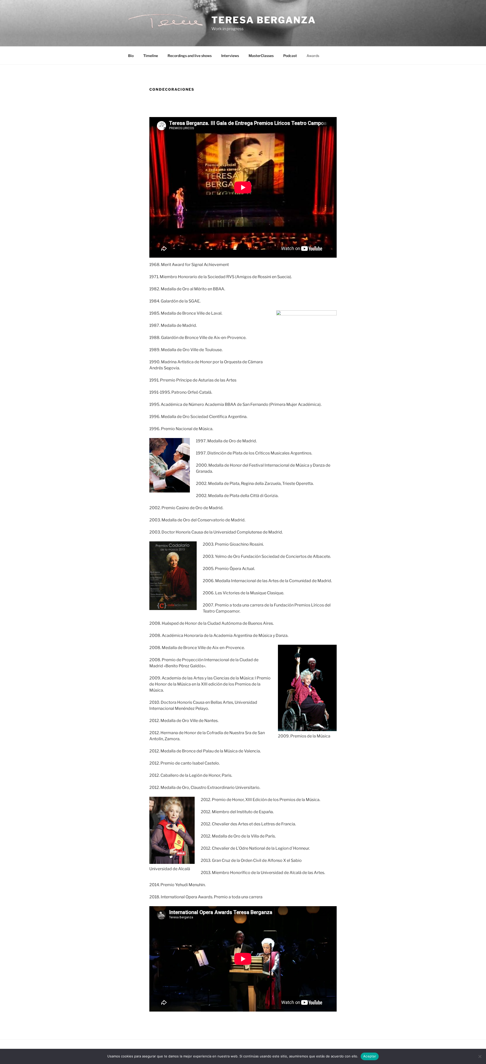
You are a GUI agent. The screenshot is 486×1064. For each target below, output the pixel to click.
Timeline (150, 55)
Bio (131, 55)
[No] (479, 1056)
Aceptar (369, 1056)
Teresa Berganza (263, 20)
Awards (313, 55)
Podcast (290, 55)
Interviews (230, 55)
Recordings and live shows (190, 55)
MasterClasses (261, 55)
